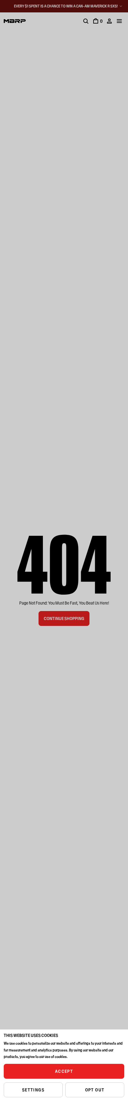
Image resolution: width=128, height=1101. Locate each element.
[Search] (86, 21)
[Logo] (15, 21)
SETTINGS (33, 1090)
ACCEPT (64, 1071)
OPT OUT (95, 1090)
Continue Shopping (64, 618)
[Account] (109, 21)
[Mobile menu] (119, 21)
